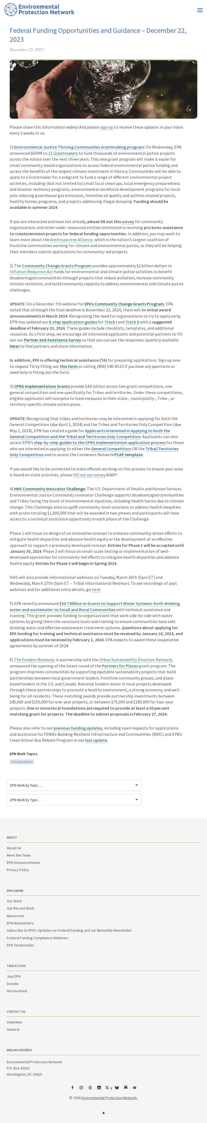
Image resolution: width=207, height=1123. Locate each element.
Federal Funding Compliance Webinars (37, 937)
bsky (117, 1090)
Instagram (81, 1090)
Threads (90, 1090)
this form (69, 366)
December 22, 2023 (27, 49)
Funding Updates (22, 761)
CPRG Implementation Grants (42, 386)
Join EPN (13, 976)
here (14, 346)
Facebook (72, 1090)
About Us (14, 848)
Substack (126, 1090)
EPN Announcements (23, 862)
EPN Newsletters (20, 923)
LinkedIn (99, 1090)
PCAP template (128, 454)
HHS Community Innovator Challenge (49, 488)
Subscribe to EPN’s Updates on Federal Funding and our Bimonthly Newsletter (69, 930)
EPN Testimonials (20, 945)
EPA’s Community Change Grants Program (124, 304)
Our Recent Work (20, 908)
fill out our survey (89, 474)
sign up (106, 127)
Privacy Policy (18, 869)
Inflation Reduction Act (31, 271)
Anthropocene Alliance (71, 239)
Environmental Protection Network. (109, 1097)
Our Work (14, 901)
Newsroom (15, 915)
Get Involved (17, 990)
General (13, 1029)
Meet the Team (19, 855)
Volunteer (14, 1022)
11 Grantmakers (63, 153)
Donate (12, 983)
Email (135, 1090)
